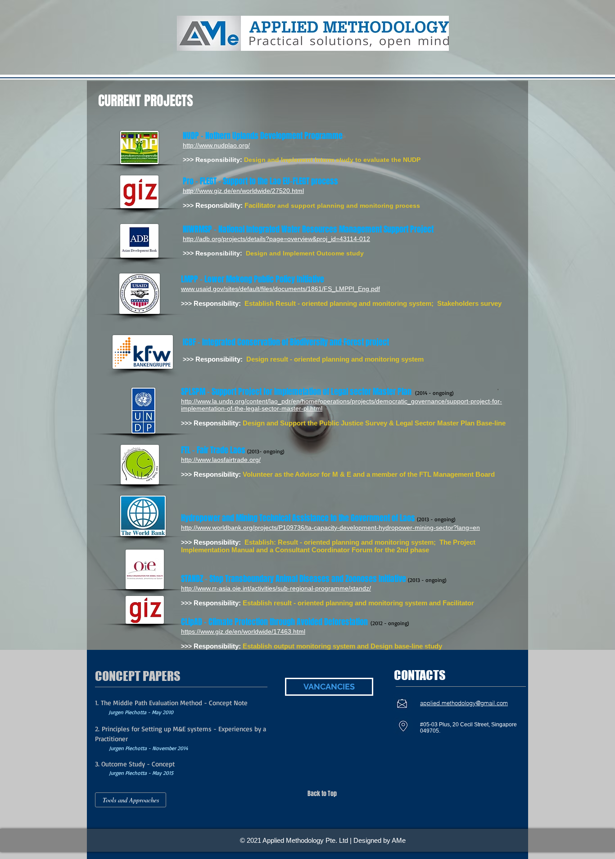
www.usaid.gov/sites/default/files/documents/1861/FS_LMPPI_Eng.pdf (280, 288)
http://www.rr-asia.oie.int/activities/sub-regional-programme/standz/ (276, 588)
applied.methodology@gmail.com (464, 703)
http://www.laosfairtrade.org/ (221, 459)
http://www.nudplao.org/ (216, 145)
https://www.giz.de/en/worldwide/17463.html (243, 631)
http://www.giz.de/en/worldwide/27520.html (243, 190)
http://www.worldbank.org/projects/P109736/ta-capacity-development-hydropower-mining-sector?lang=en (330, 527)
